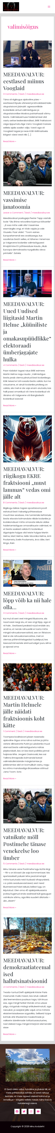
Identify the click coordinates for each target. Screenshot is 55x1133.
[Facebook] (17, 1111)
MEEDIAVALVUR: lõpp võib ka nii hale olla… (27, 600)
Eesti (22, 94)
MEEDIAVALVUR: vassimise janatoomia (23, 199)
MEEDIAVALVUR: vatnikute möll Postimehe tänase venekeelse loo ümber (24, 843)
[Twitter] (24, 1111)
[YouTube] (38, 1111)
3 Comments (10, 94)
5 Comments (10, 863)
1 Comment (9, 731)
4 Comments (10, 365)
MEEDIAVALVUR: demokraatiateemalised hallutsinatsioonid (27, 970)
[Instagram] (31, 1111)
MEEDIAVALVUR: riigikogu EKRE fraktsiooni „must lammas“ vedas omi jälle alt (26, 482)
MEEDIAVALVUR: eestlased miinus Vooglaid (23, 81)
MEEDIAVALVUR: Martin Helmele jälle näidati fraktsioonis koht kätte (24, 711)
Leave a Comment (13, 212)
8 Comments (10, 502)
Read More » (9, 141)
